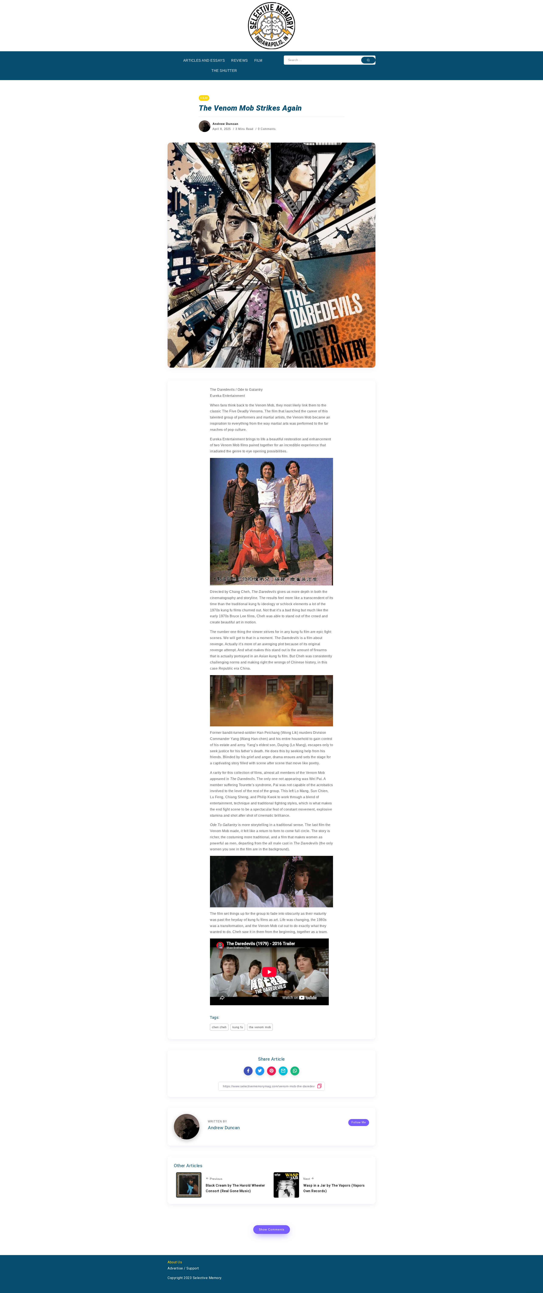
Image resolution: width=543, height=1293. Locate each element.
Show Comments (271, 1229)
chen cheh (219, 1027)
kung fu (237, 1027)
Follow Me (358, 1122)
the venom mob (260, 1027)
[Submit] (368, 60)
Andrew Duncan (225, 123)
